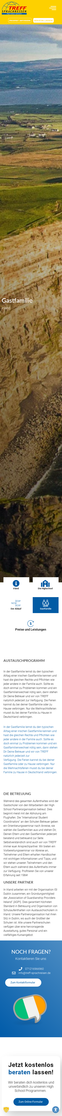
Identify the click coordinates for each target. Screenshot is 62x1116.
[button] (6, 1110)
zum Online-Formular (31, 1101)
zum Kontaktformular (23, 982)
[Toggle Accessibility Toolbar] (55, 1109)
